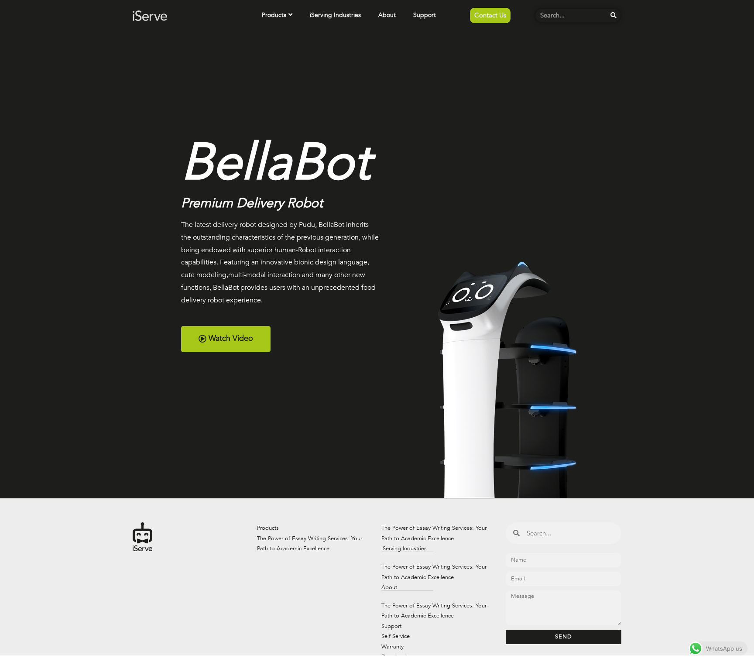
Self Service (395, 636)
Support (424, 15)
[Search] (613, 15)
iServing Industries (335, 15)
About (387, 15)
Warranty (392, 647)
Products (274, 15)
